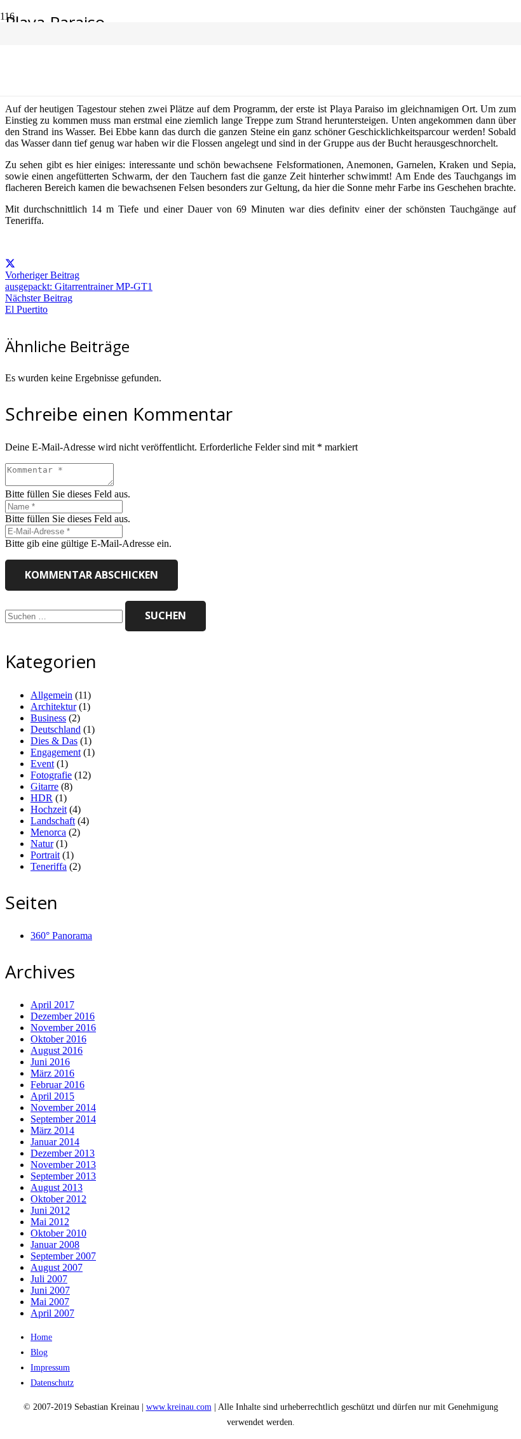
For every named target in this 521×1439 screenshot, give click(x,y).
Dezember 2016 (62, 1016)
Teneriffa (48, 866)
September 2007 (63, 1256)
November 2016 (63, 1027)
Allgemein (51, 695)
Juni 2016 (50, 1061)
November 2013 (63, 1164)
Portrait (45, 855)
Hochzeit (48, 809)
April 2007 (52, 1313)
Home (41, 1337)
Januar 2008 (54, 1244)
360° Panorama (61, 935)
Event (42, 763)
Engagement (55, 752)
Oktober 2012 (58, 1198)
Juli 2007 (48, 1278)
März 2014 (52, 1130)
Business (48, 718)
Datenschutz (52, 1382)
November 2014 (63, 1107)
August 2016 (56, 1050)
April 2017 (52, 1004)
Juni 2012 (50, 1210)
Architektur (53, 706)
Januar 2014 (54, 1141)
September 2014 (63, 1119)
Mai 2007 (49, 1301)
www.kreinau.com (179, 1407)
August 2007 (56, 1267)
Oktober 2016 (58, 1039)
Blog (39, 1352)
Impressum (50, 1367)
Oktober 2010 (58, 1233)
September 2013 (63, 1176)
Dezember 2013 (62, 1153)
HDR (41, 797)
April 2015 (52, 1096)
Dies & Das (54, 740)
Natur (41, 843)
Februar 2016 (57, 1084)
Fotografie (51, 775)
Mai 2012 (49, 1221)
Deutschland (55, 729)
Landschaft (52, 820)
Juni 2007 (50, 1290)
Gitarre (44, 786)
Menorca (48, 832)
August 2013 (56, 1187)
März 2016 (52, 1073)
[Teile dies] (10, 263)
